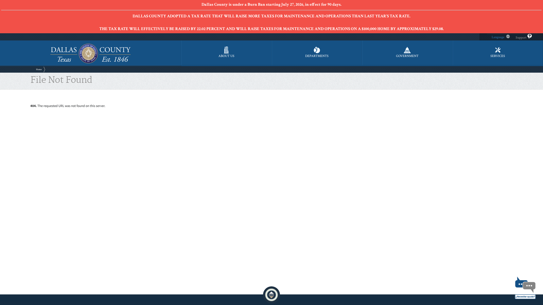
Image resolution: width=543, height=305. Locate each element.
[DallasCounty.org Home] (90, 63)
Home (39, 69)
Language (498, 37)
